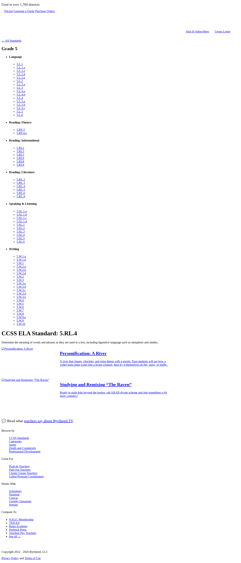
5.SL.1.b (22, 214)
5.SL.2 (21, 228)
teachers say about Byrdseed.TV (48, 421)
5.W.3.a (21, 283)
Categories (15, 441)
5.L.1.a (21, 67)
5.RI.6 (20, 158)
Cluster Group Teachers (23, 473)
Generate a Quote (24, 11)
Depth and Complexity (22, 448)
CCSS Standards (19, 438)
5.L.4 (20, 98)
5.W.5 (20, 303)
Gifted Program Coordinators (26, 476)
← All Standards (11, 40)
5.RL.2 (21, 179)
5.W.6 (20, 307)
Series (12, 444)
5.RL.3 (21, 182)
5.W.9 (20, 320)
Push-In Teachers (19, 466)
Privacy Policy (10, 558)
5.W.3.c (21, 290)
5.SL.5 (21, 238)
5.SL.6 (21, 241)
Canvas (13, 498)
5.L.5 (20, 111)
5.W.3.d (21, 293)
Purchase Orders (45, 11)
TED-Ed (14, 522)
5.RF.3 (21, 129)
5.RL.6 (21, 193)
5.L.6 (20, 114)
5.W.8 (20, 313)
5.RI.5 (20, 154)
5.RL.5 (21, 189)
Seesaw (13, 504)
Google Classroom (20, 501)
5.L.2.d (21, 74)
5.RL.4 (21, 186)
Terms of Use (33, 558)
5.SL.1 (21, 224)
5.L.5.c (21, 108)
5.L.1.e (21, 71)
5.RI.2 (20, 148)
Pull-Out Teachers (20, 469)
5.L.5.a (21, 101)
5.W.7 (20, 310)
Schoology (15, 491)
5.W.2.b (21, 269)
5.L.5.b (21, 104)
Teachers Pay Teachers (22, 533)
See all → (15, 536)
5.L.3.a (21, 84)
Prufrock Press (17, 529)
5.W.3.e (21, 297)
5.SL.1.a (22, 211)
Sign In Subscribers (197, 31)
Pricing (8, 11)
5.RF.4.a (22, 133)
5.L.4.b (21, 94)
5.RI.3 (20, 151)
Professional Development (24, 451)
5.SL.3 (21, 231)
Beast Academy (18, 526)
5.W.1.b (21, 259)
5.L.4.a (21, 91)
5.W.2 (20, 276)
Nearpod (14, 494)
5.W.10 (21, 324)
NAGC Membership (21, 519)
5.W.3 (20, 280)
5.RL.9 (21, 196)
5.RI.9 (20, 164)
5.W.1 (20, 263)
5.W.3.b (21, 286)
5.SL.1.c (22, 218)
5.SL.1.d (22, 221)
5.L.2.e (21, 77)
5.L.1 (20, 64)
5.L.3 (20, 87)
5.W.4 (20, 300)
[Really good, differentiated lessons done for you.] (117, 21)
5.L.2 (20, 81)
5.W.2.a (21, 266)
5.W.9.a (21, 317)
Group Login (222, 31)
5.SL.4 (21, 235)
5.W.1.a (21, 256)
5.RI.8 (20, 161)
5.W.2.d (21, 273)
